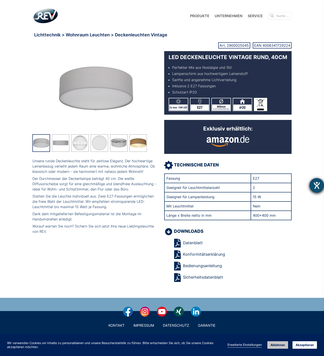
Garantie (207, 325)
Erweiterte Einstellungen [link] (244, 345)
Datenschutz (176, 325)
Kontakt (116, 325)
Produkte (199, 16)
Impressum (143, 325)
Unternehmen (228, 16)
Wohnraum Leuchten (88, 34)
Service (255, 16)
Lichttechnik (48, 34)
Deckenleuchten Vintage (141, 34)
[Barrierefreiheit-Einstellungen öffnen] (316, 185)
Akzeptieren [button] (305, 345)
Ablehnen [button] (277, 345)
